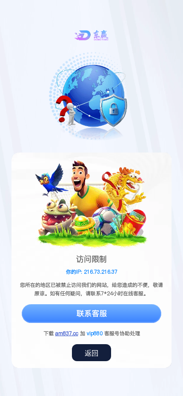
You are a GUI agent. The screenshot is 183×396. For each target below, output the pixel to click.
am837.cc (66, 333)
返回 (91, 353)
